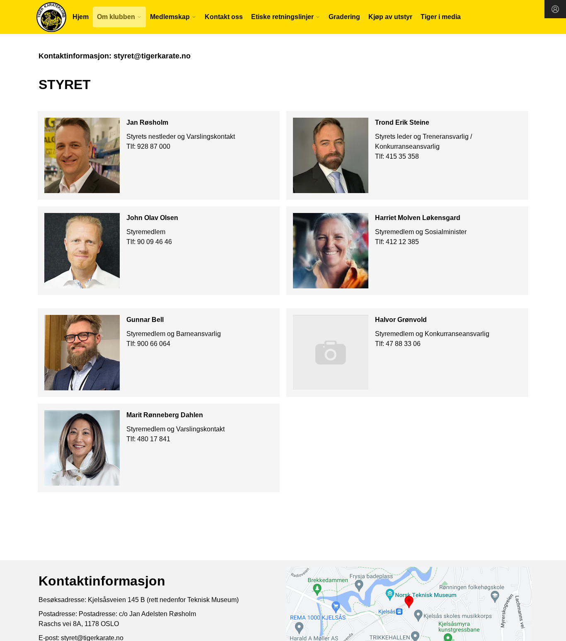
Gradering (344, 16)
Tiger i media (441, 16)
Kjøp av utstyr (390, 16)
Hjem (81, 16)
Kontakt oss (224, 16)
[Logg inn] (555, 9)
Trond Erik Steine (402, 122)
